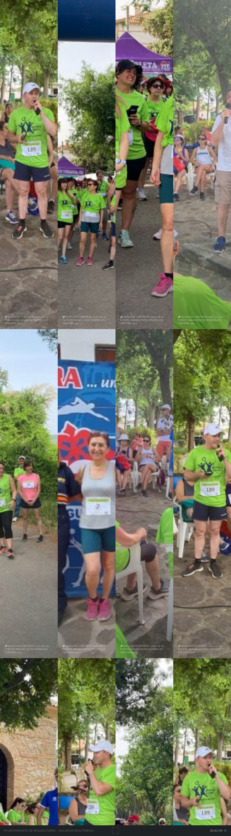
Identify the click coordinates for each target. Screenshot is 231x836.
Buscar (216, 830)
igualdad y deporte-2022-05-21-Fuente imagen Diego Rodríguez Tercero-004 (200, 320)
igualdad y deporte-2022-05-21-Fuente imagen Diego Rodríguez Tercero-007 (142, 649)
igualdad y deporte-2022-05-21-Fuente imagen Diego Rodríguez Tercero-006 (84, 649)
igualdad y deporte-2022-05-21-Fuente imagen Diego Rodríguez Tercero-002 (84, 320)
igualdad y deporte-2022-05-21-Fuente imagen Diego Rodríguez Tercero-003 (142, 320)
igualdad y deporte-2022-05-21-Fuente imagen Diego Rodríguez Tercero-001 (27, 320)
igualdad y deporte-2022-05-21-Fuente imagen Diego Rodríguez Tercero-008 (200, 649)
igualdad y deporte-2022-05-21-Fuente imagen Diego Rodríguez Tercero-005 (27, 649)
